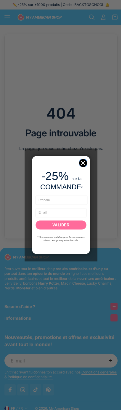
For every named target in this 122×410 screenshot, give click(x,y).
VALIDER (59, 225)
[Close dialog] (82, 163)
